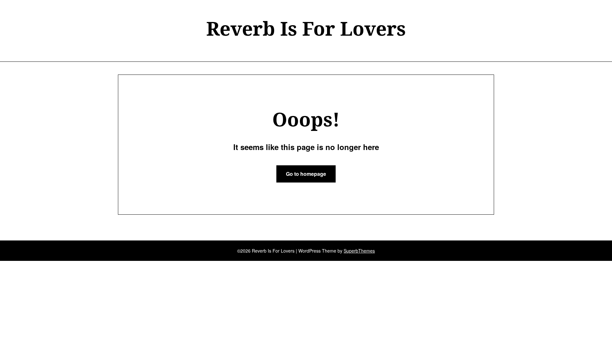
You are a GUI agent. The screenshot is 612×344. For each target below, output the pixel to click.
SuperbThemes (359, 250)
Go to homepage (306, 173)
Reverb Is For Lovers (306, 28)
